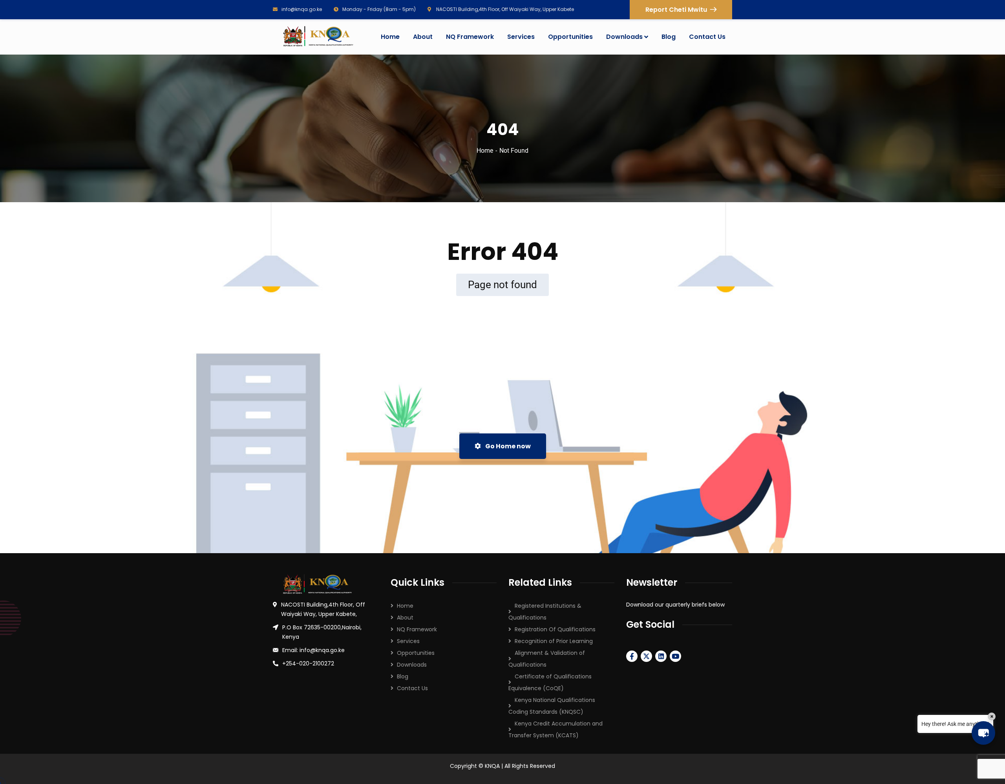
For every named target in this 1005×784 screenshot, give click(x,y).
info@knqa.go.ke (301, 9)
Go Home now (507, 446)
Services (408, 641)
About (405, 617)
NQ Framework (417, 629)
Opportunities (416, 653)
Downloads (412, 665)
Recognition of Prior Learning (554, 641)
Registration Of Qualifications (555, 629)
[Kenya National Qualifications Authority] (317, 37)
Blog (402, 676)
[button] (983, 733)
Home (485, 150)
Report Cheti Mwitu (676, 9)
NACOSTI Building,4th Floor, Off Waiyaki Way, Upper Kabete (504, 9)
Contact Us (412, 688)
